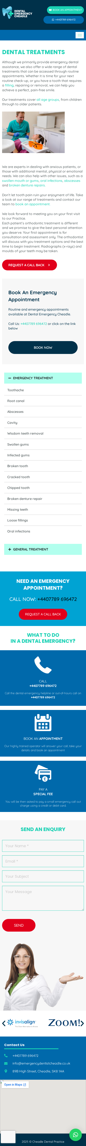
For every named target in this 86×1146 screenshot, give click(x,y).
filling (9, 85)
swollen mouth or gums (20, 181)
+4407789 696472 (33, 324)
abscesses (72, 181)
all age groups (47, 99)
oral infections (51, 181)
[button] (4, 1023)
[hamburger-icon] (80, 35)
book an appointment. (32, 204)
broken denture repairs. (27, 185)
